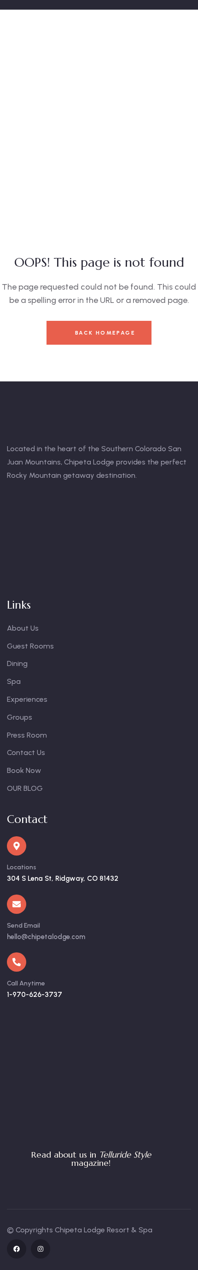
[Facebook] (16, 1249)
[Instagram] (40, 1249)
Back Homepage (103, 333)
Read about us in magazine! (91, 1158)
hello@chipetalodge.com (46, 937)
